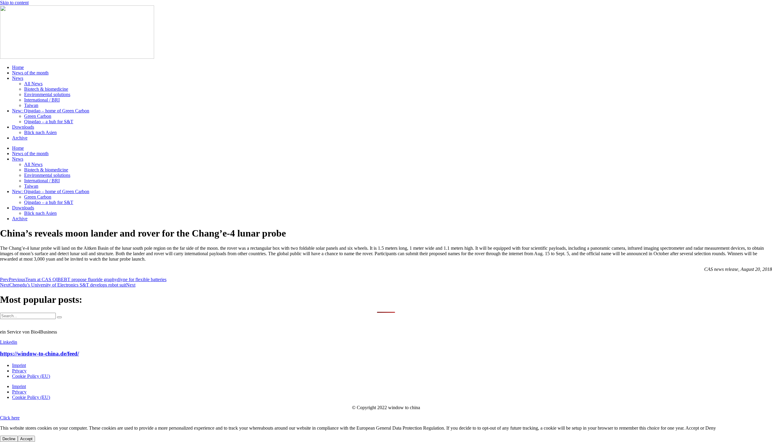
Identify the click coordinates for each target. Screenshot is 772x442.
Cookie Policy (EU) (31, 376)
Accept (26, 439)
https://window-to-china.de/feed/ (39, 353)
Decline (8, 439)
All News (33, 83)
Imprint (19, 365)
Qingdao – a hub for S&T (48, 121)
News (17, 78)
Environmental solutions (47, 94)
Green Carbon (37, 116)
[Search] (59, 317)
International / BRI (42, 99)
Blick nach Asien (40, 132)
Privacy (19, 370)
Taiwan (31, 105)
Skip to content (14, 2)
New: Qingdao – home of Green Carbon (50, 110)
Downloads (23, 127)
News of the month (30, 72)
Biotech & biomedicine (46, 89)
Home (18, 67)
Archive (19, 137)
